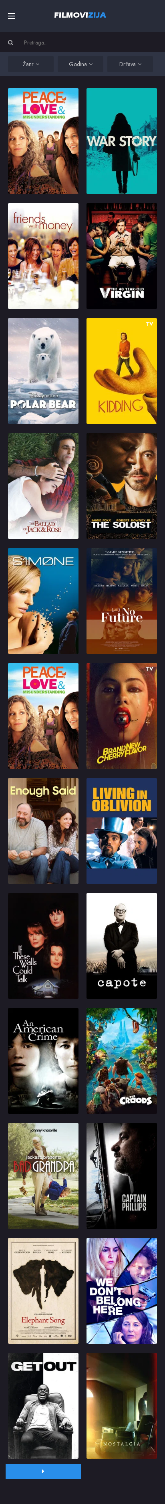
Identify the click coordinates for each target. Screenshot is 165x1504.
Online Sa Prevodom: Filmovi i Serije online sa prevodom (80, 15)
